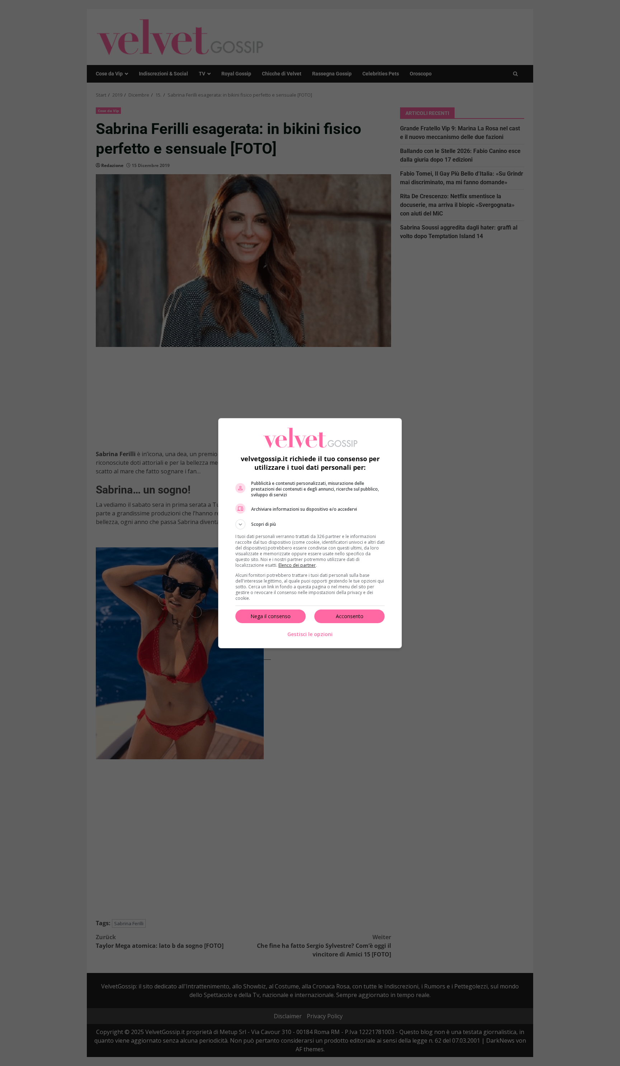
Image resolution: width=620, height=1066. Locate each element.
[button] (310, 524)
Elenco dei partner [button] (297, 565)
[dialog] (310, 533)
